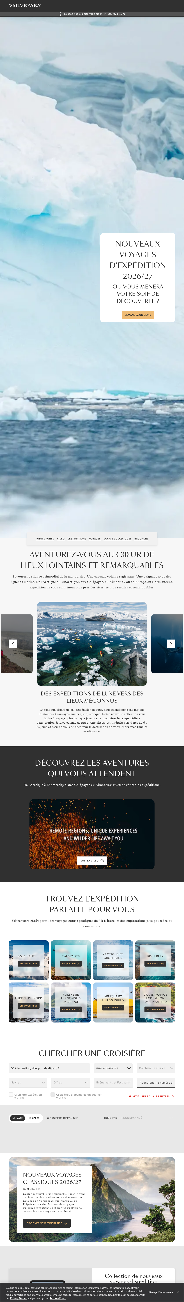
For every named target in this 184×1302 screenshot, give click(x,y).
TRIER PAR (110, 1117)
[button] (13, 644)
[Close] (178, 1292)
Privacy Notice (18, 1298)
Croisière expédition (28, 1096)
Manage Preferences (160, 1292)
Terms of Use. (58, 1298)
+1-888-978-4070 (115, 13)
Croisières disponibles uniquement (79, 1096)
